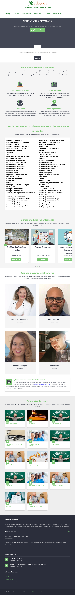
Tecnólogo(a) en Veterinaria (49, 201)
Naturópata (43, 177)
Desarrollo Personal (12, 465)
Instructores (9, 585)
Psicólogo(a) (10, 187)
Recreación (43, 150)
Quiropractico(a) (45, 187)
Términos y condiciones (38, 592)
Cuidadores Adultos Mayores (35, 444)
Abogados (32, 423)
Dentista (42, 158)
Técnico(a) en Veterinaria (15, 197)
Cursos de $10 (56, 444)
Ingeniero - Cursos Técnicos (49, 175)
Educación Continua (13, 158)
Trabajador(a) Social (46, 207)
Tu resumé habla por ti (43, 247)
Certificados (38, 14)
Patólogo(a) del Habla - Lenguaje (18, 185)
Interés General (44, 181)
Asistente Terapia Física (47, 144)
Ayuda (48, 14)
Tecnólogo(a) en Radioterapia (17, 201)
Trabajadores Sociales (35, 506)
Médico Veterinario (13, 177)
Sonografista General (47, 189)
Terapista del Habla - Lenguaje (17, 205)
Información (16, 259)
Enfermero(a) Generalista (48, 167)
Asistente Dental (12, 144)
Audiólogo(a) (43, 146)
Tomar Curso (26, 14)
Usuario (16, 14)
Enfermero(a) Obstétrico (15, 169)
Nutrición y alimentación (48, 152)
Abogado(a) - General (14, 140)
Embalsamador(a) (45, 163)
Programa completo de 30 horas (18, 156)
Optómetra (10, 181)
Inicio (7, 576)
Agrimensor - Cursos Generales (17, 142)
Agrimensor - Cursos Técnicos (49, 142)
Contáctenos (9, 579)
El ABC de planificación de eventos (16, 248)
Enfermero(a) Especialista (15, 167)
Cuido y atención (45, 154)
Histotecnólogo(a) (45, 173)
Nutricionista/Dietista (14, 179)
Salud (8, 154)
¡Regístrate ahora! (37, 30)
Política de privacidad (12, 582)
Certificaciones (56, 423)
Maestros (9, 485)
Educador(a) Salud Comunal (16, 163)
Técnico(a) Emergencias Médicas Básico (20, 193)
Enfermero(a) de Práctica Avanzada (52, 165)
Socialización (11, 152)
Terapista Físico (44, 205)
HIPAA (8, 183)
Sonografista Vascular (14, 191)
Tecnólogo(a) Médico (14, 203)
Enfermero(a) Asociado (14, 165)
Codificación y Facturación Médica (51, 183)
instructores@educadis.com (42, 384)
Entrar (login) (57, 14)
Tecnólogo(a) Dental (46, 197)
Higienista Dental (45, 171)
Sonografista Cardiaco (14, 189)
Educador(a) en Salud (46, 160)
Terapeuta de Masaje (46, 203)
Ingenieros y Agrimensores (37, 465)
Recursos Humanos (57, 485)
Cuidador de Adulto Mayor (48, 156)
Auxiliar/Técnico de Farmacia (16, 148)
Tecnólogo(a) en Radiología (49, 199)
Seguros (8, 506)
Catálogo (8, 14)
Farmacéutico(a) (12, 171)
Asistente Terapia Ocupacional (17, 146)
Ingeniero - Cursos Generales (16, 175)
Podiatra (42, 185)
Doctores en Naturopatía (15, 160)
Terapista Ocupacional (14, 207)
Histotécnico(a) (12, 173)
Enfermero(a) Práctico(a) (48, 169)
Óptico (41, 179)
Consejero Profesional (14, 150)
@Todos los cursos (11, 423)
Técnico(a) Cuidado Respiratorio (50, 191)
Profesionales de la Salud (36, 485)
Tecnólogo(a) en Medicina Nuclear (18, 199)
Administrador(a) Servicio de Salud (51, 140)
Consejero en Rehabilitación (49, 148)
